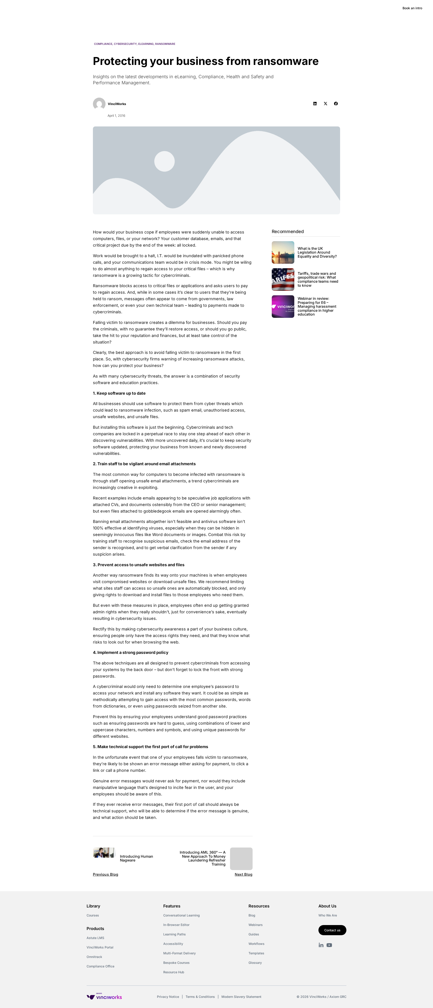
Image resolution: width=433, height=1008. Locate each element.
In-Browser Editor (176, 925)
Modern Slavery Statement (241, 997)
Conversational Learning (181, 915)
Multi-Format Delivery (179, 953)
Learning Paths (174, 934)
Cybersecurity (125, 44)
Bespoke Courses (176, 962)
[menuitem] (79, 8)
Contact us (332, 930)
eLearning (146, 44)
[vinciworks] (321, 945)
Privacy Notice (168, 997)
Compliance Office (100, 966)
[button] (315, 104)
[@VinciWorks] (329, 945)
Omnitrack (94, 957)
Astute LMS (95, 938)
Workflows (257, 944)
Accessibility (173, 944)
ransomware (165, 44)
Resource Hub (173, 972)
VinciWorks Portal (100, 947)
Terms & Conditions (200, 997)
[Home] (44, 8)
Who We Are (327, 915)
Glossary (255, 962)
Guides (254, 934)
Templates (256, 953)
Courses (93, 915)
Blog (252, 915)
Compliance (103, 44)
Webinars (256, 925)
